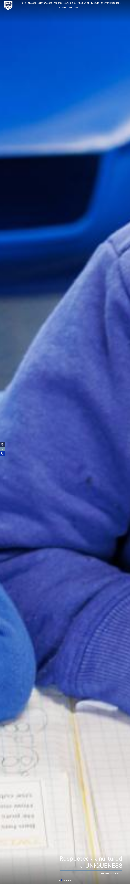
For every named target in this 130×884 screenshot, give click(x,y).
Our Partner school (111, 3)
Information (83, 3)
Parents (95, 3)
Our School (70, 3)
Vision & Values (45, 3)
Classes (32, 3)
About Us (58, 3)
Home (23, 3)
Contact (78, 7)
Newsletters (65, 7)
